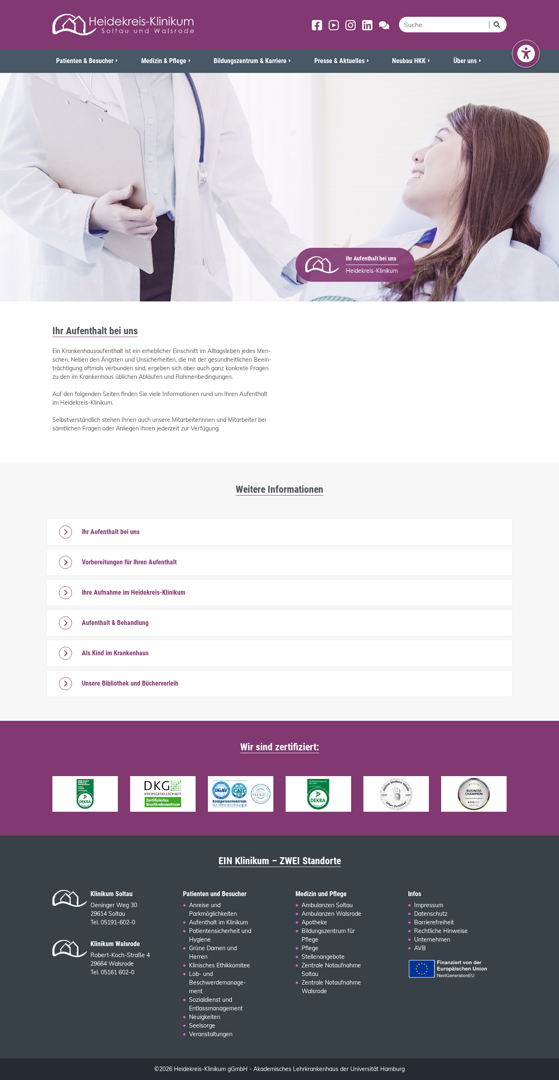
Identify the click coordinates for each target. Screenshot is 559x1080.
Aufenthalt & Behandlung (115, 623)
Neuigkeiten (204, 1017)
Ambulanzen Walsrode (331, 913)
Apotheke (314, 922)
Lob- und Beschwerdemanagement (217, 982)
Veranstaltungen (210, 1034)
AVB (420, 948)
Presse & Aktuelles (339, 61)
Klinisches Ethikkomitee (219, 965)
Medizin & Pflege (163, 61)
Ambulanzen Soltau (327, 905)
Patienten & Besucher (84, 61)
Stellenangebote (323, 956)
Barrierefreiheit (434, 922)
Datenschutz (430, 913)
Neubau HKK (409, 61)
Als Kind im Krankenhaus (115, 653)
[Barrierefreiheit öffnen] (526, 54)
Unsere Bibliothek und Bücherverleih (130, 683)
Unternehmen (432, 939)
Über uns (465, 61)
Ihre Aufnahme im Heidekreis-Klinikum (133, 592)
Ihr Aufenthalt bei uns (111, 532)
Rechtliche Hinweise (441, 931)
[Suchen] (498, 24)
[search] (444, 24)
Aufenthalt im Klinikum (218, 922)
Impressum (428, 905)
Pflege (310, 948)
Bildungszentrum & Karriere (250, 61)
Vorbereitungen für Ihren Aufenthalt (129, 562)
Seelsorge (202, 1025)
